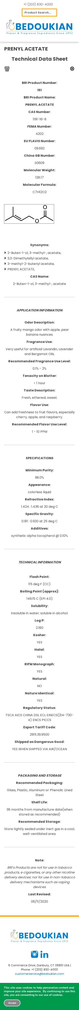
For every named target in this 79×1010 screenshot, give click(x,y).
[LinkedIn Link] (44, 957)
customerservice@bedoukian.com (39, 974)
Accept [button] (12, 1003)
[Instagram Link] (34, 957)
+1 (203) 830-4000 (38, 4)
